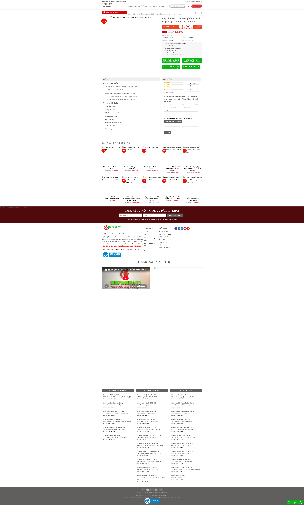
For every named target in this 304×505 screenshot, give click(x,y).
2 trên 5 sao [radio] (178, 104)
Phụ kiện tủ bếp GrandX (163, 14)
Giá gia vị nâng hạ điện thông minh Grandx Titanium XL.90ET (152, 198)
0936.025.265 (179, 447)
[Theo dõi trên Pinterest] (185, 228)
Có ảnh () (194, 83)
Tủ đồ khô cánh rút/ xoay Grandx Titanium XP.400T (111, 197)
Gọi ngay (289, 503)
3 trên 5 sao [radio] (191, 104)
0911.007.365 (145, 431)
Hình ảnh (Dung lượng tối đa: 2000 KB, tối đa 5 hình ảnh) (178, 118)
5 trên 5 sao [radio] (180, 107)
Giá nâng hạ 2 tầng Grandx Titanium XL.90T (131, 167)
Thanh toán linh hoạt (170, 50)
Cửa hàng (300, 503)
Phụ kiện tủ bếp (149, 14)
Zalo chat (295, 503)
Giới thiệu (130, 6)
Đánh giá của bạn (169, 110)
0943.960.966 (111, 423)
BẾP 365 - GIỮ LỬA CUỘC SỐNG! (194, 1)
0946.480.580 (145, 471)
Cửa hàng (161, 6)
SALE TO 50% (148, 6)
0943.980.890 (179, 415)
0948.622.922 (179, 463)
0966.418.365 (145, 481)
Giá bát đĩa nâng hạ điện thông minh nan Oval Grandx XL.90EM (192, 168)
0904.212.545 (111, 431)
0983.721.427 (179, 479)
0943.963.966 (179, 471)
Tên (165, 125)
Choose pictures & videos (173, 121)
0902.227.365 (145, 423)
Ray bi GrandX (177, 14)
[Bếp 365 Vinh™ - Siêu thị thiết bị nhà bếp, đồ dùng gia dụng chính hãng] (114, 6)
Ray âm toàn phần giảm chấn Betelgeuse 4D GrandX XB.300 (172, 168)
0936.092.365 (179, 407)
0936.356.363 (145, 407)
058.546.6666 (179, 431)
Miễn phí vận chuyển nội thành (173, 48)
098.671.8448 (145, 415)
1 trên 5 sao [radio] (166, 104)
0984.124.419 (111, 439)
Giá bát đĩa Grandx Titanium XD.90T (111, 167)
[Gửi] (184, 6)
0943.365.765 (179, 399)
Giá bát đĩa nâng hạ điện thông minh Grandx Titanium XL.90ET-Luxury (131, 198)
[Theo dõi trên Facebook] (175, 228)
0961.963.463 (111, 415)
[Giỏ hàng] (188, 6)
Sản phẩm (137, 6)
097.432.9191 (145, 455)
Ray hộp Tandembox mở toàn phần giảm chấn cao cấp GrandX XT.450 (192, 198)
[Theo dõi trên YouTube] (188, 228)
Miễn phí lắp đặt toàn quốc (172, 46)
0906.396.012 (145, 439)
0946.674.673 (145, 399)
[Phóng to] (104, 53)
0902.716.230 (145, 447)
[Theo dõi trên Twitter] (182, 228)
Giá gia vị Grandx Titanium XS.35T (152, 167)
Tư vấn (155, 6)
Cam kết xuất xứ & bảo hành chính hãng (175, 43)
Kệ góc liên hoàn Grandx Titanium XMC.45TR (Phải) (172, 197)
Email (184, 125)
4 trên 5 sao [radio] (167, 107)
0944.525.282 (179, 455)
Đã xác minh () (194, 86)
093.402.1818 (111, 407)
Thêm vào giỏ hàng (171, 60)
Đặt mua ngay (191, 60)
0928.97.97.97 (145, 463)
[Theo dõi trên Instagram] (179, 228)
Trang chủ (131, 14)
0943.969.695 (179, 439)
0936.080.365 (118, 249)
